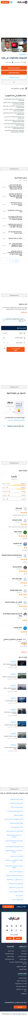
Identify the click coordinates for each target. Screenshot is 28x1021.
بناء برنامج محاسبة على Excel (16, 871)
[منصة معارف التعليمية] (20, 2)
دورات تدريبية (11, 951)
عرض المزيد (24, 312)
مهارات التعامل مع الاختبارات (16, 823)
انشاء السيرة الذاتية (9, 959)
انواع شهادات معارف (22, 981)
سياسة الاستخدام (22, 956)
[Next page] (7, 260)
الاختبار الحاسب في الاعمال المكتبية (15, 831)
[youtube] (7, 926)
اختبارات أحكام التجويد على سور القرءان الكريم (14, 861)
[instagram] (16, 930)
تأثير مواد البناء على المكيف (16, 856)
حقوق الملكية (23, 959)
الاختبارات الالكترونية (18, 815)
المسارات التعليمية (9, 953)
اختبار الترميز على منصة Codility (16, 883)
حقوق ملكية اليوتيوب (21, 966)
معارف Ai (11, 962)
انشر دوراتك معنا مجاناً (21, 986)
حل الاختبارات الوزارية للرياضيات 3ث (15, 811)
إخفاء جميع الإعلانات (14, 169)
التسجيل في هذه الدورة (14, 68)
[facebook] (21, 926)
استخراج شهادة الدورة (14, 73)
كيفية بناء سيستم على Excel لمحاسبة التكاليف (14, 867)
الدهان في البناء (19, 895)
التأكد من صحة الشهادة (21, 983)
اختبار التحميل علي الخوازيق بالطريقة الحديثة (14, 851)
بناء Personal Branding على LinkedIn (14, 875)
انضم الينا (20, 1007)
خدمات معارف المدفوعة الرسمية (21, 963)
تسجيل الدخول (5, 2)
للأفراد (9, 938)
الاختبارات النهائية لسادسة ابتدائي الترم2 (14, 819)
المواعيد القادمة (23, 978)
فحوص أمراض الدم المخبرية (16, 803)
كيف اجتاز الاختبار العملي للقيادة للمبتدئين (14, 836)
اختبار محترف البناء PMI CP (17, 807)
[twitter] (16, 926)
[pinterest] (11, 930)
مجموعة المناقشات (14, 77)
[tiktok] (21, 930)
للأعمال (18, 938)
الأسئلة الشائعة (23, 969)
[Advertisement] (14, 21)
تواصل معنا (24, 953)
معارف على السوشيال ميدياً (21, 990)
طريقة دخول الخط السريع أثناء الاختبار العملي (14, 842)
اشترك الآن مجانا (8, 907)
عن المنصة (24, 951)
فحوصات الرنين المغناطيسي (16, 799)
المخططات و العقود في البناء (16, 891)
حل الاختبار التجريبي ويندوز (17, 827)
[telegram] (7, 930)
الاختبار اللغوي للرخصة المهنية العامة (14, 846)
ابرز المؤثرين (24, 993)
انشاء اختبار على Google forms (16, 887)
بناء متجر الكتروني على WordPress (15, 879)
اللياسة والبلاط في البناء (17, 899)
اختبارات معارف (10, 956)
